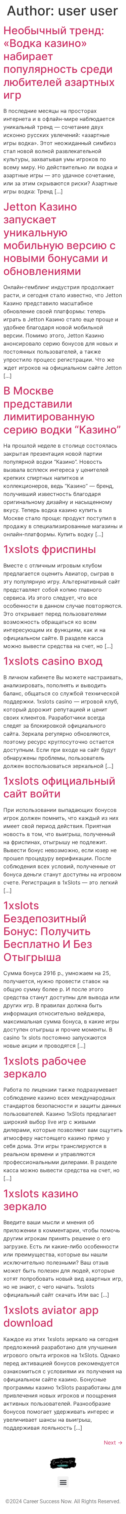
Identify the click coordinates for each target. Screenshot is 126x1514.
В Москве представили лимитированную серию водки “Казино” (62, 410)
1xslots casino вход (52, 661)
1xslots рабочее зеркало (44, 1067)
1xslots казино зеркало (40, 1200)
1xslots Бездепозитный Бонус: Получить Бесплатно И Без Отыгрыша (47, 931)
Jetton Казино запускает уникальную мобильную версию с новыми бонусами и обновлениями (59, 239)
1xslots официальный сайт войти (59, 787)
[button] (63, 1481)
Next (113, 1442)
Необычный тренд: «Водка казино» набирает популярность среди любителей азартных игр (59, 62)
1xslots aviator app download (51, 1316)
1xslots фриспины (49, 549)
